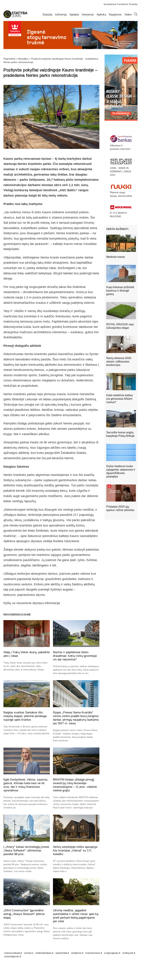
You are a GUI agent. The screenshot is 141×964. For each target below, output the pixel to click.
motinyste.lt (128, 952)
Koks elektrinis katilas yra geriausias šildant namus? (119, 399)
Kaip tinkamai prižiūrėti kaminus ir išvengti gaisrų (120, 291)
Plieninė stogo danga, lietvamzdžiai (121, 194)
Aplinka (101, 14)
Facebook (122, 4)
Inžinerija (61, 14)
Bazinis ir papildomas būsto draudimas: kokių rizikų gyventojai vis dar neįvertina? (75, 656)
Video (128, 14)
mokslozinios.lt (93, 952)
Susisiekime (110, 4)
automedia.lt (62, 952)
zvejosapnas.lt (112, 952)
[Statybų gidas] (15, 17)
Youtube (133, 4)
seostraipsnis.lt (12, 956)
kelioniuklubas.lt (44, 952)
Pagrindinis (9, 58)
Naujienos (115, 14)
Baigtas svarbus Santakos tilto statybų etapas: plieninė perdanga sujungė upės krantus (25, 716)
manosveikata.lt (13, 952)
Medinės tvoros (115, 256)
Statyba (47, 14)
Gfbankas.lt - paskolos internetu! (120, 147)
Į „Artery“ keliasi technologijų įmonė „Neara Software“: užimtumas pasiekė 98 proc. (26, 850)
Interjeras (88, 14)
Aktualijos (23, 58)
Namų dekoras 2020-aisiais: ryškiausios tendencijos (119, 361)
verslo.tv (29, 952)
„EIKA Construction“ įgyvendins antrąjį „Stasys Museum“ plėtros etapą (24, 914)
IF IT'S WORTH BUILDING (118, 215)
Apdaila (74, 14)
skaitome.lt (77, 952)
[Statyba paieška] (136, 15)
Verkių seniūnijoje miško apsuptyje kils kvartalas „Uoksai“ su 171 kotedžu (75, 850)
